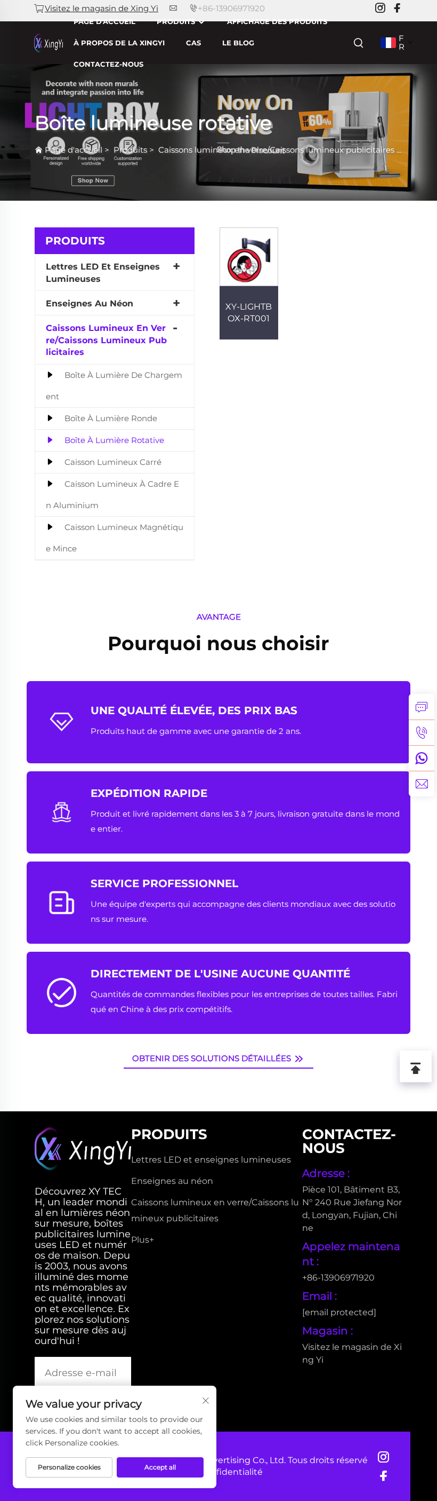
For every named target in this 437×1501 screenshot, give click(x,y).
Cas (193, 42)
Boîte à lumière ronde (110, 418)
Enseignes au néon (89, 303)
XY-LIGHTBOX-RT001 (248, 312)
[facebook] (397, 8)
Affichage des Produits (277, 21)
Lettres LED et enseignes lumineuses (103, 272)
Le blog (238, 42)
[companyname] (48, 42)
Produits (177, 21)
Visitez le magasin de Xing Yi (101, 8)
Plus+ (142, 1240)
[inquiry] (421, 707)
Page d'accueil (104, 21)
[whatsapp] (421, 758)
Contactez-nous (108, 64)
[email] (421, 783)
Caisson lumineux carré (112, 462)
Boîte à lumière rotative (114, 440)
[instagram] (380, 8)
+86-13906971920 (231, 8)
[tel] (421, 732)
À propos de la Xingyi (119, 42)
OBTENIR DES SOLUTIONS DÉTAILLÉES (212, 1058)
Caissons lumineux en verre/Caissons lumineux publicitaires (276, 150)
